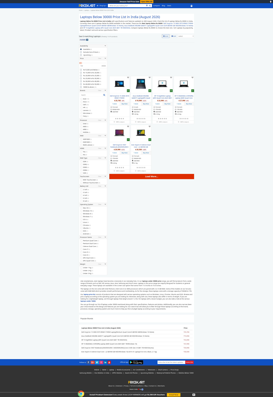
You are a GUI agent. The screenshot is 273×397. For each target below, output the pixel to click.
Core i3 (86, 255)
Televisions (151, 370)
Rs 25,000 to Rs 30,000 (92, 78)
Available (87, 49)
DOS (85, 231)
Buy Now (124, 104)
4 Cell (86, 195)
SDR (85, 173)
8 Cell (86, 201)
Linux (86, 222)
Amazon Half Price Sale (129, 1)
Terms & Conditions (136, 386)
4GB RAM (87, 139)
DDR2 (86, 164)
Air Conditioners (139, 370)
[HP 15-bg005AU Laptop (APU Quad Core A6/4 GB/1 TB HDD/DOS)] (162, 84)
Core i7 (86, 249)
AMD (85, 126)
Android (87, 234)
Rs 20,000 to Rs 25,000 (92, 76)
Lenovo (87, 110)
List (174, 36)
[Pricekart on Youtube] (109, 362)
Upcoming (88, 55)
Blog (163, 6)
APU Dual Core (89, 258)
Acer (86, 99)
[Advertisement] (151, 59)
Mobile (96, 370)
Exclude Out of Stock (91, 52)
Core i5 (86, 252)
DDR (85, 162)
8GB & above (88, 145)
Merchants (161, 386)
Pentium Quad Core (91, 241)
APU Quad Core (89, 261)
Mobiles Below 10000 (186, 373)
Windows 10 (88, 211)
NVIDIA (86, 132)
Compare (156, 6)
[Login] (191, 5)
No (85, 155)
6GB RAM (87, 142)
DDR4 (86, 170)
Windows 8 (88, 214)
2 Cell (86, 189)
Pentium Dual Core (90, 243)
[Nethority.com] (142, 389)
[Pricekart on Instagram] (101, 362)
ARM (85, 129)
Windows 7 (88, 217)
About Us (111, 386)
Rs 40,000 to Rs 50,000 (92, 84)
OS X (85, 219)
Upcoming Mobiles (147, 373)
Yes (85, 152)
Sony (86, 116)
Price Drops (175, 370)
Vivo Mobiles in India (101, 373)
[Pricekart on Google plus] (93, 362)
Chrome (87, 225)
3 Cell (86, 192)
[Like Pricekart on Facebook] (88, 362)
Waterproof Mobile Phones (166, 373)
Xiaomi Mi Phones (131, 373)
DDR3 (86, 167)
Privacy (126, 386)
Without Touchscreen (91, 183)
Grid (166, 36)
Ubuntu (86, 228)
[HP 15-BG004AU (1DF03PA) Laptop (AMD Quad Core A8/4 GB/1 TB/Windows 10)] (184, 84)
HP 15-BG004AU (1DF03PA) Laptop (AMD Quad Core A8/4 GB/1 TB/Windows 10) (183, 98)
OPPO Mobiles (117, 373)
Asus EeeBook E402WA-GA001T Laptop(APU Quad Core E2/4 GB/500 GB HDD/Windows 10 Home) (158, 26)
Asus (86, 102)
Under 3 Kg (88, 273)
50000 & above (89, 87)
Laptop (111, 370)
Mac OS (86, 208)
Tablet (104, 370)
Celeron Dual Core (90, 246)
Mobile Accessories (123, 370)
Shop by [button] (102, 6)
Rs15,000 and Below (91, 70)
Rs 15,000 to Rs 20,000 (92, 73)
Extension (119, 386)
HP (85, 107)
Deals (169, 6)
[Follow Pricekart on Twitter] (97, 362)
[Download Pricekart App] (136, 362)
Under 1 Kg (88, 268)
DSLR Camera (163, 370)
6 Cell (86, 198)
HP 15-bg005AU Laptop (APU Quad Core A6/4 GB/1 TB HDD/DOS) (106, 28)
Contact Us (152, 386)
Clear (99, 58)
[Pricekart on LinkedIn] (105, 362)
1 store (114, 104)
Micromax (87, 113)
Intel (85, 124)
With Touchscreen (90, 180)
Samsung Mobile (86, 373)
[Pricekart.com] (87, 5)
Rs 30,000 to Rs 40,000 (92, 81)
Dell (86, 105)
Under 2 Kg (88, 270)
